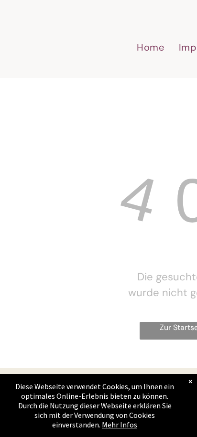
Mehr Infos (119, 424)
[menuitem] (150, 47)
